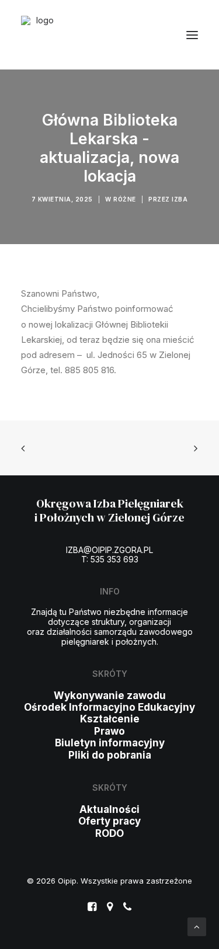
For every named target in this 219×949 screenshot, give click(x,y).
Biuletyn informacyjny (110, 743)
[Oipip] (40, 35)
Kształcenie (110, 719)
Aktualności (109, 809)
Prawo (109, 731)
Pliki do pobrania (109, 755)
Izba (179, 199)
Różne (124, 199)
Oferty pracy (109, 821)
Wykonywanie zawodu (110, 695)
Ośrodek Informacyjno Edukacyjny (109, 707)
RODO (109, 833)
